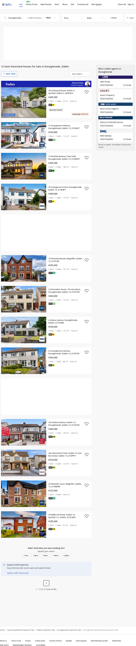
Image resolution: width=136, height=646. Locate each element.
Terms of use (16, 641)
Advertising (116, 641)
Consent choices (55, 641)
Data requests (81, 641)
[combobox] (30, 18)
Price (66, 18)
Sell (72, 4)
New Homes (46, 4)
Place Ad (122, 4)
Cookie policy (40, 641)
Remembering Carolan (99, 641)
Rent (57, 4)
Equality (69, 641)
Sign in (131, 4)
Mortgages (97, 4)
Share (65, 4)
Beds (89, 18)
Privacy (28, 641)
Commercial (82, 4)
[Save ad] (86, 92)
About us (3, 641)
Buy (21, 4)
